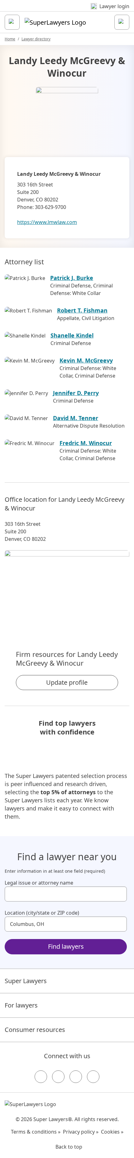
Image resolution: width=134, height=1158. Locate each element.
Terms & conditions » (35, 1131)
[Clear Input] (119, 894)
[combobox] (66, 894)
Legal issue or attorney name (39, 882)
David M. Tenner (75, 418)
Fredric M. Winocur (86, 443)
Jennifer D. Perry (76, 393)
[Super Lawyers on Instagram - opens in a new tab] (58, 1076)
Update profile (67, 682)
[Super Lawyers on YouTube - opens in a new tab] (75, 1076)
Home (10, 39)
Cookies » (112, 1131)
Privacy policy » (80, 1131)
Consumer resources (35, 1029)
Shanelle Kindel (71, 335)
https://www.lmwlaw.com (47, 222)
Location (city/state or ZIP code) (42, 912)
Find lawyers (66, 946)
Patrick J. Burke (71, 278)
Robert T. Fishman (82, 310)
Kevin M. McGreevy (86, 360)
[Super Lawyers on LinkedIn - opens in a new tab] (93, 1076)
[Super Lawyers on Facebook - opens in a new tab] (41, 1076)
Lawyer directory (36, 39)
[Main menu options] (12, 22)
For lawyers (21, 1005)
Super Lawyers (26, 981)
